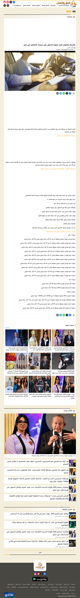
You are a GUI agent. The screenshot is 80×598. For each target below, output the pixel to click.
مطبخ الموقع (11, 584)
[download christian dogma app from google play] (40, 579)
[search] (4, 5)
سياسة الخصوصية (66, 593)
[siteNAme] (66, 3)
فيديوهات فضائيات (34, 587)
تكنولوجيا (14, 587)
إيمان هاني (70, 47)
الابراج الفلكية (55, 590)
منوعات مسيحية (26, 584)
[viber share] (60, 93)
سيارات (68, 11)
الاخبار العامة (45, 5)
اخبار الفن (34, 584)
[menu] (7, 5)
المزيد (40, 553)
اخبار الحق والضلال (44, 587)
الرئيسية (53, 5)
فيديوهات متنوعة (16, 5)
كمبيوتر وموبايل (54, 587)
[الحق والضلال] (74, 11)
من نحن (73, 593)
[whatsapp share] (63, 93)
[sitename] (40, 565)
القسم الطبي (26, 5)
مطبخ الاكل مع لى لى (23, 587)
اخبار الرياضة (18, 584)
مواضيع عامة (72, 587)
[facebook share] (70, 93)
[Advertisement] (40, 31)
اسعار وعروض (72, 590)
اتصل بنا (58, 593)
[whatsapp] (57, 93)
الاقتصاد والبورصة (63, 587)
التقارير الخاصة (36, 5)
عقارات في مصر (63, 590)
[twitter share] (67, 93)
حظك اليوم (47, 590)
